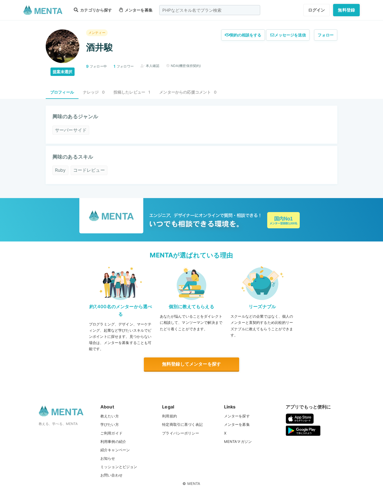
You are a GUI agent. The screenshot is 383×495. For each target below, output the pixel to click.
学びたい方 (109, 424)
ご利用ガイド (111, 433)
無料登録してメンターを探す (191, 364)
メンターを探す (237, 416)
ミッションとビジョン (118, 466)
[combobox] (209, 10)
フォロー (326, 34)
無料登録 (346, 10)
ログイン (316, 10)
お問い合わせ (111, 475)
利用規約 (169, 416)
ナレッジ (94, 92)
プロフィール (62, 92)
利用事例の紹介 (113, 441)
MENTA (193, 483)
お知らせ (107, 458)
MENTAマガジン (238, 441)
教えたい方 (109, 416)
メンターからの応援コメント (187, 92)
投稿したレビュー (132, 92)
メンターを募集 (138, 10)
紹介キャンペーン (115, 450)
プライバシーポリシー (180, 433)
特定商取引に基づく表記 (182, 424)
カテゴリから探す (95, 10)
